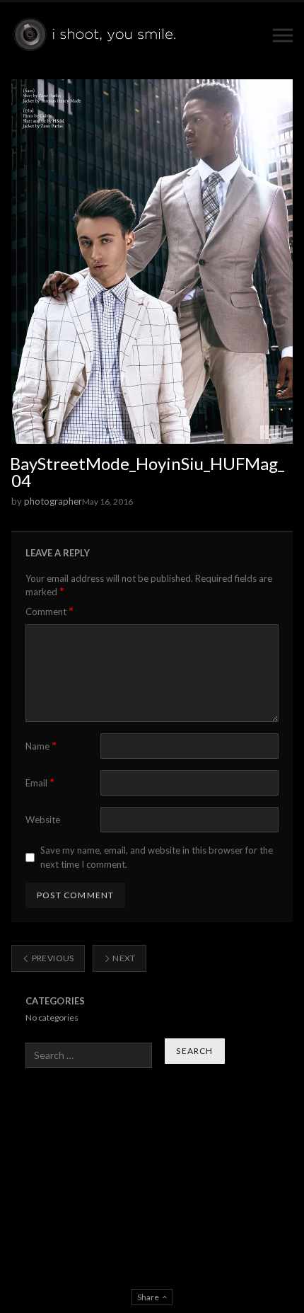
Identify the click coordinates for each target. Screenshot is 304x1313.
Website (42, 819)
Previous (52, 958)
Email (39, 782)
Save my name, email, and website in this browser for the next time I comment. (156, 857)
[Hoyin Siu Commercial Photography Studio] (97, 35)
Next (123, 958)
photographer (53, 501)
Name (41, 746)
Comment (49, 611)
